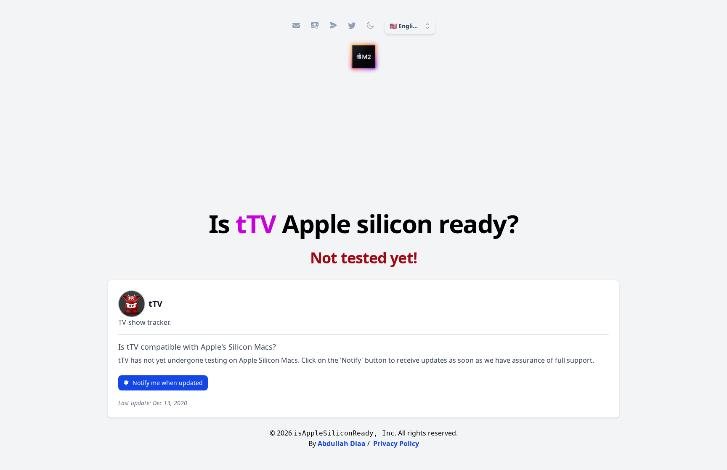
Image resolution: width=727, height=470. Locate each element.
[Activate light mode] (370, 25)
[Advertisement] (363, 141)
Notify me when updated (168, 383)
